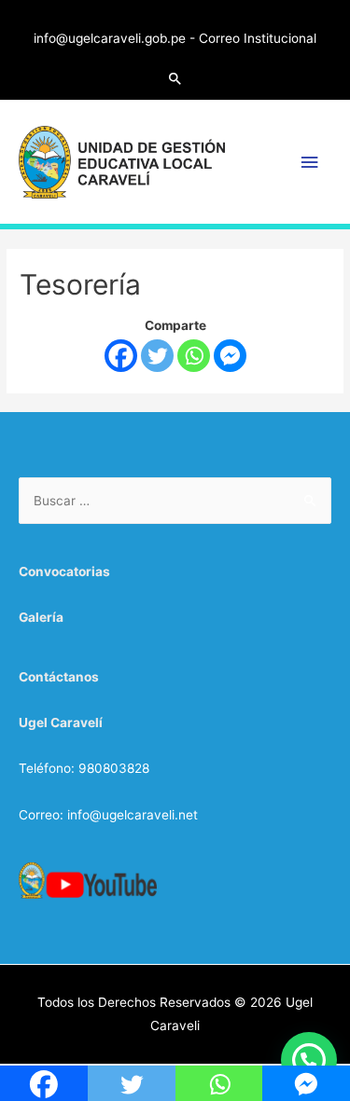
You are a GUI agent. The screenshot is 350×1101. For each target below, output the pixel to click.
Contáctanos (59, 676)
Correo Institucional (257, 38)
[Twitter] (157, 355)
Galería (41, 617)
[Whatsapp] (193, 355)
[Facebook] (121, 355)
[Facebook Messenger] (230, 355)
